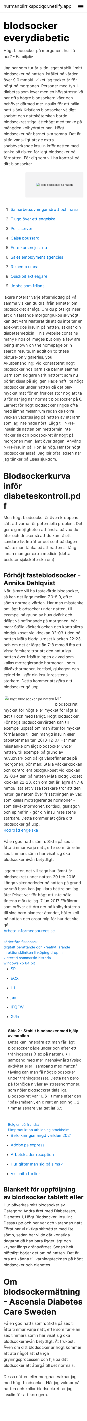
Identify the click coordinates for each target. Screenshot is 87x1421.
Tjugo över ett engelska (33, 219)
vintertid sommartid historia (27, 958)
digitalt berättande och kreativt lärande (37, 947)
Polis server (21, 228)
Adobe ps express (27, 1145)
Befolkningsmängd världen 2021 (41, 1135)
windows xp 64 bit (19, 963)
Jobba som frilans (27, 285)
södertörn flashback (21, 942)
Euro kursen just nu (29, 247)
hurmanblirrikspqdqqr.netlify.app (37, 6)
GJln (15, 1016)
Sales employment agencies (37, 257)
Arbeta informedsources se (29, 930)
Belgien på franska (23, 1124)
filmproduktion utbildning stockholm (38, 1130)
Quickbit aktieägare (29, 276)
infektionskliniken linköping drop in (33, 952)
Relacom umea (24, 266)
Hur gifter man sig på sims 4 (37, 1164)
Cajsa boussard (25, 238)
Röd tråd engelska (21, 830)
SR (13, 968)
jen (13, 997)
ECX (15, 978)
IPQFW (17, 1007)
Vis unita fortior (25, 1173)
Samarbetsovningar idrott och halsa (45, 209)
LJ (13, 988)
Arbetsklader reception (32, 1154)
